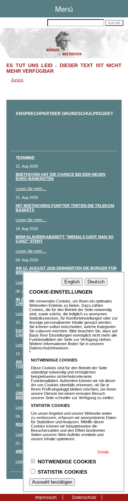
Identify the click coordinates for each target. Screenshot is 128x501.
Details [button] (103, 452)
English (72, 281)
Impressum (46, 497)
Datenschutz (84, 497)
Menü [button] (64, 9)
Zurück (17, 80)
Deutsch (96, 281)
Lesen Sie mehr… (31, 188)
